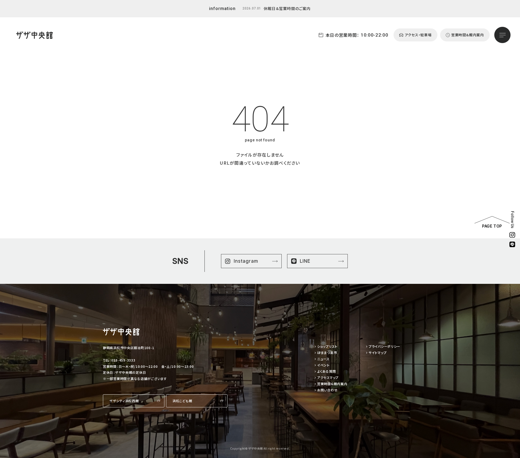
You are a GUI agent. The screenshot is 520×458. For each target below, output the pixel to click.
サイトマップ (377, 353)
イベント (323, 365)
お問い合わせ (327, 390)
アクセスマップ (328, 377)
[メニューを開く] (502, 35)
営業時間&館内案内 (332, 384)
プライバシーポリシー (384, 346)
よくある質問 (326, 371)
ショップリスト (327, 346)
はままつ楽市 (327, 353)
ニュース (323, 359)
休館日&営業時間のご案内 (287, 8)
